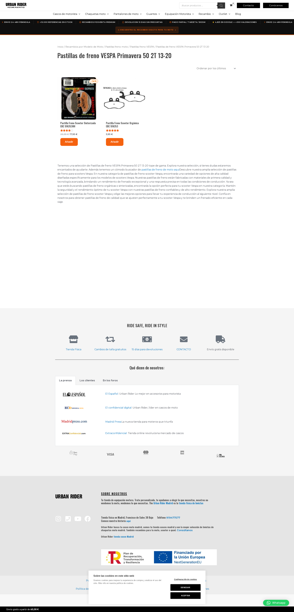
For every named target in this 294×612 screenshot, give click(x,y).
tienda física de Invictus (191, 503)
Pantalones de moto (126, 14)
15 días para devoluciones (147, 349)
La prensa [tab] (65, 380)
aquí (128, 521)
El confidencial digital (118, 407)
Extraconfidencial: (116, 433)
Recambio (205, 14)
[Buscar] (221, 5)
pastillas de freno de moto (157, 169)
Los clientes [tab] (87, 380)
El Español (111, 393)
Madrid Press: (113, 421)
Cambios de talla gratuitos (110, 349)
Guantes (151, 14)
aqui (176, 169)
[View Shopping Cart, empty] (231, 5)
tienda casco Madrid (124, 536)
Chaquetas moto (95, 14)
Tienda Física (73, 349)
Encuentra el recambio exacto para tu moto (147, 30)
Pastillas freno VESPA (142, 46)
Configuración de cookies (185, 579)
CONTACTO (184, 349)
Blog (238, 14)
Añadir (69, 141)
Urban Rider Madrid (163, 503)
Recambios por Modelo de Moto (84, 46)
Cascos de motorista (65, 14)
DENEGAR (185, 587)
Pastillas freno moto (116, 46)
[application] (78, 14)
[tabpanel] (147, 415)
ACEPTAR (185, 596)
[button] (248, 5)
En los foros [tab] (110, 380)
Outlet (223, 14)
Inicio (60, 46)
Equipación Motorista (178, 14)
